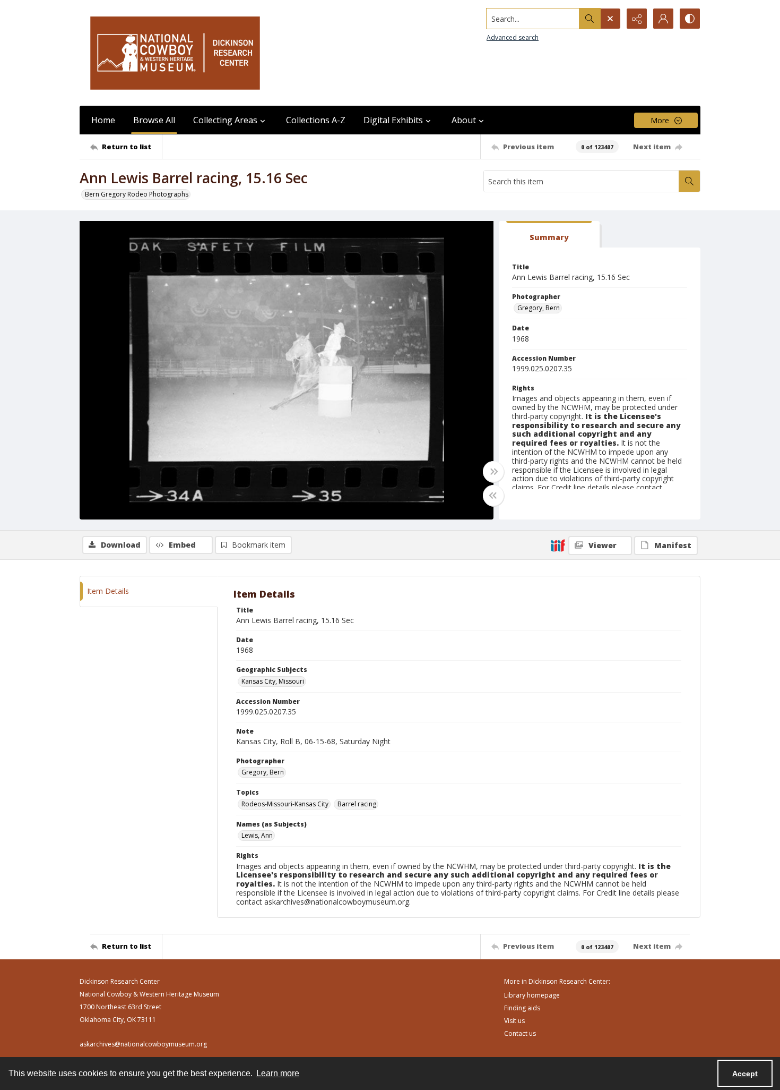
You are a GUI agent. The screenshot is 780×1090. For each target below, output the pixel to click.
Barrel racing (356, 803)
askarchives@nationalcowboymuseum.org (143, 1044)
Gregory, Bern (538, 307)
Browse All (154, 120)
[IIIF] (557, 545)
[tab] (549, 234)
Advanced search (513, 37)
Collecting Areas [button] (225, 120)
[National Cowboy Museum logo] (175, 53)
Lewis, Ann (257, 835)
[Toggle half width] (493, 495)
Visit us (514, 1020)
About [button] (464, 120)
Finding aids (522, 1007)
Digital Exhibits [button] (393, 120)
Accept (745, 1073)
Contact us (520, 1033)
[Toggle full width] (493, 471)
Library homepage (532, 995)
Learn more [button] (277, 1073)
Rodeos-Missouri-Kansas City (284, 803)
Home (103, 120)
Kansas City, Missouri (272, 681)
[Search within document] (689, 181)
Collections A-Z (315, 120)
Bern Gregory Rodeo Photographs (136, 194)
